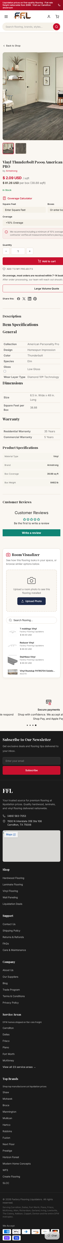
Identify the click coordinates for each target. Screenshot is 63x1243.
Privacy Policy (11, 1002)
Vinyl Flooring (10, 890)
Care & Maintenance (14, 949)
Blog (5, 983)
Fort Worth (9, 1053)
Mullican (7, 1118)
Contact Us (9, 924)
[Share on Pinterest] (35, 298)
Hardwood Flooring (13, 877)
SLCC (6, 1182)
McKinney (8, 1060)
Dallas (6, 1034)
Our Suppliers (10, 976)
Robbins (7, 1131)
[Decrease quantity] (6, 251)
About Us (8, 970)
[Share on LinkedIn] (29, 298)
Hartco (6, 1124)
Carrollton (8, 1027)
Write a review (31, 533)
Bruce (6, 1105)
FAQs (6, 943)
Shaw (6, 1092)
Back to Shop (13, 45)
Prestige (7, 1150)
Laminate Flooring (13, 884)
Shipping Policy (11, 930)
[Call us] (59, 5)
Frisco (6, 1040)
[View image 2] (20, 148)
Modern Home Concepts (17, 1163)
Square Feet (9, 204)
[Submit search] (56, 26)
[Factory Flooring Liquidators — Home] (21, 16)
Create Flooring (11, 1176)
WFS (5, 1170)
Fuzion (6, 1137)
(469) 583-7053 (16, 815)
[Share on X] (24, 298)
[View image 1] (8, 148)
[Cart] (57, 16)
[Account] (48, 16)
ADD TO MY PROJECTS (20, 269)
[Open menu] (6, 16)
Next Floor (9, 1144)
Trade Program (11, 989)
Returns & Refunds (13, 937)
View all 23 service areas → (19, 1066)
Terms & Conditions (14, 996)
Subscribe (31, 770)
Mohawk (7, 1098)
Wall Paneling (10, 897)
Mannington (9, 1111)
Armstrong (11, 170)
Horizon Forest (11, 1157)
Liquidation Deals (12, 903)
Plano (6, 1047)
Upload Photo (33, 601)
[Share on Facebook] (18, 298)
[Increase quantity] (29, 251)
